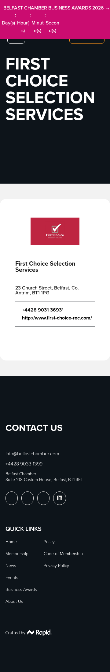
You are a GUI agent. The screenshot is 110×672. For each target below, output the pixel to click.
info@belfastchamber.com (32, 453)
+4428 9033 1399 (24, 463)
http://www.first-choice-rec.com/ (57, 317)
